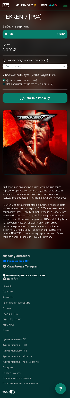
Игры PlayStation (12, 319)
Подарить (8, 367)
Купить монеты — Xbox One (18, 356)
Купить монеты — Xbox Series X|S (21, 361)
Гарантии (8, 291)
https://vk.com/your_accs (52, 197)
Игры (45, 5)
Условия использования (17, 378)
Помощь (7, 286)
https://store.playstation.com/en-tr (21, 190)
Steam (6, 330)
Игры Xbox (8, 324)
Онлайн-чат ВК (17, 261)
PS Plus (47, 219)
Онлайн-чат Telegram (22, 266)
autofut (12, 279)
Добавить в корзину (35, 98)
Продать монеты (12, 373)
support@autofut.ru (17, 256)
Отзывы (7, 308)
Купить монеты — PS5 (15, 350)
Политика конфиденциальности (21, 383)
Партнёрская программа (16, 302)
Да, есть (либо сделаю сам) (21, 80)
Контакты (8, 297)
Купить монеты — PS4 (15, 345)
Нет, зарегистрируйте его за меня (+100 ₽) (29, 84)
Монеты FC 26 (25, 5)
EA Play (57, 219)
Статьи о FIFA (10, 314)
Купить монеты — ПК (14, 339)
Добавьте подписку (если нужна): (25, 60)
